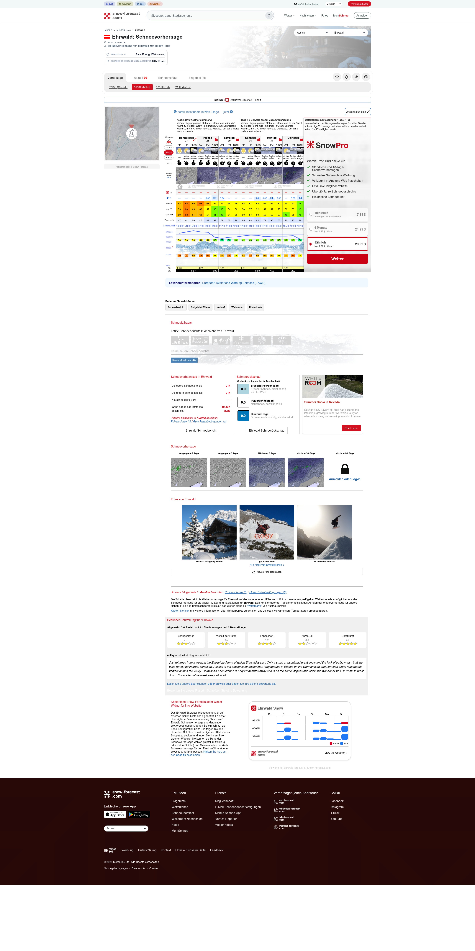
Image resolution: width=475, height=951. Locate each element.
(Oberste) (118, 87)
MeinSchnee (180, 830)
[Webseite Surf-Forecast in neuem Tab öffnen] (109, 3)
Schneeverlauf (167, 77)
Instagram (337, 807)
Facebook (337, 801)
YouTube (337, 819)
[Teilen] (356, 77)
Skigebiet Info (198, 77)
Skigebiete (179, 801)
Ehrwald (140, 30)
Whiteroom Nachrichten (187, 819)
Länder (108, 30)
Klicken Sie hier (180, 610)
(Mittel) (142, 87)
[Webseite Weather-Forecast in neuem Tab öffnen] (155, 3)
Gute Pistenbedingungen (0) (209, 421)
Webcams (237, 307)
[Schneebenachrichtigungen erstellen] (347, 77)
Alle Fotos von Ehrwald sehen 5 (267, 564)
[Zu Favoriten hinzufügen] (337, 77)
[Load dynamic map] (131, 133)
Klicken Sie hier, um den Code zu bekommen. (198, 753)
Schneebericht (176, 307)
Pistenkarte (255, 307)
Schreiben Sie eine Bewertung (227, 690)
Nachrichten (307, 15)
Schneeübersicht (183, 813)
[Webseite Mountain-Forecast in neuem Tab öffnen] (125, 3)
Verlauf (221, 307)
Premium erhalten (359, 3)
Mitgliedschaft (224, 801)
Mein (340, 15)
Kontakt (166, 850)
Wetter (288, 15)
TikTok (335, 813)
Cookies (153, 868)
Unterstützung (147, 850)
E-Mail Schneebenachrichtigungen (238, 807)
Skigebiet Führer (200, 307)
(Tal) (163, 87)
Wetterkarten (183, 87)
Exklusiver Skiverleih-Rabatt (245, 100)
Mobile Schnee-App (228, 813)
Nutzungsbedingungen (116, 868)
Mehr (169, 177)
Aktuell (138, 77)
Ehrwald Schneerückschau (266, 430)
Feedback (216, 850)
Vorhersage (115, 77)
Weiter (337, 258)
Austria (124, 30)
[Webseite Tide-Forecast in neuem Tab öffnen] (140, 3)
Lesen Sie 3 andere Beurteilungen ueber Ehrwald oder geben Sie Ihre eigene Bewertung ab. (221, 683)
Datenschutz (138, 868)
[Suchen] (269, 15)
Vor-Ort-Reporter (226, 819)
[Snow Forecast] (121, 15)
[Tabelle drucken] (366, 77)
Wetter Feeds (224, 824)
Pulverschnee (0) (181, 421)
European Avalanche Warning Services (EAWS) (233, 283)
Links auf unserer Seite (190, 850)
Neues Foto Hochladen (268, 571)
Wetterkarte (254, 606)
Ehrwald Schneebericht (201, 430)
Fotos (324, 15)
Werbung (128, 850)
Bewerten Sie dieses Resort (185, 690)
